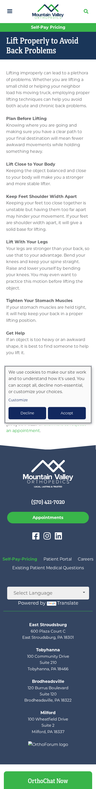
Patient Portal (58, 559)
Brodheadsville (48, 681)
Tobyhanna (48, 649)
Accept (67, 413)
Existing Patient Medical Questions (48, 567)
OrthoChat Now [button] (48, 781)
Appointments (48, 517)
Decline (27, 413)
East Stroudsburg (48, 624)
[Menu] (9, 11)
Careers (85, 559)
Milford (48, 712)
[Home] (48, 11)
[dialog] (48, 394)
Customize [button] (18, 400)
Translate (67, 603)
